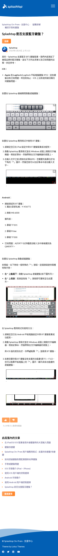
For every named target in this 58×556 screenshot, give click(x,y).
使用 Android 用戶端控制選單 (18, 482)
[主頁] (12, 6)
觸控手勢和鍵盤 (12, 27)
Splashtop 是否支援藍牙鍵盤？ (18, 487)
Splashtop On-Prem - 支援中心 (15, 24)
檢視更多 (8, 494)
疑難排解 (37, 24)
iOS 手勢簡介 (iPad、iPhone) (17, 468)
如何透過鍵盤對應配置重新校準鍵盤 (21, 459)
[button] (53, 6)
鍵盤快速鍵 (10, 447)
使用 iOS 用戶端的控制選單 (17, 473)
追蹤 (6, 41)
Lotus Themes (18, 546)
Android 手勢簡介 (12, 477)
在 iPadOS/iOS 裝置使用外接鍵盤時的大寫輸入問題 (28, 442)
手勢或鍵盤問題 (12, 464)
